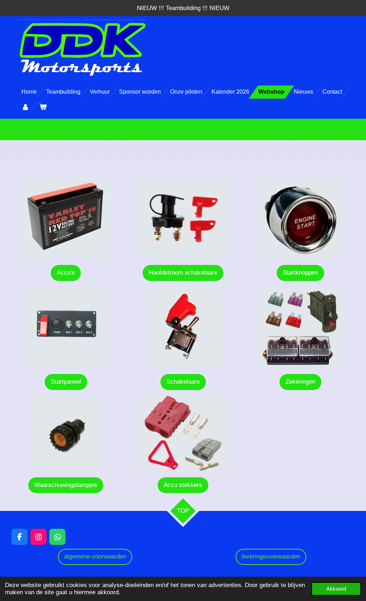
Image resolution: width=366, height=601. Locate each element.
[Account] (25, 107)
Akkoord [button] (336, 589)
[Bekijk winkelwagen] (42, 107)
